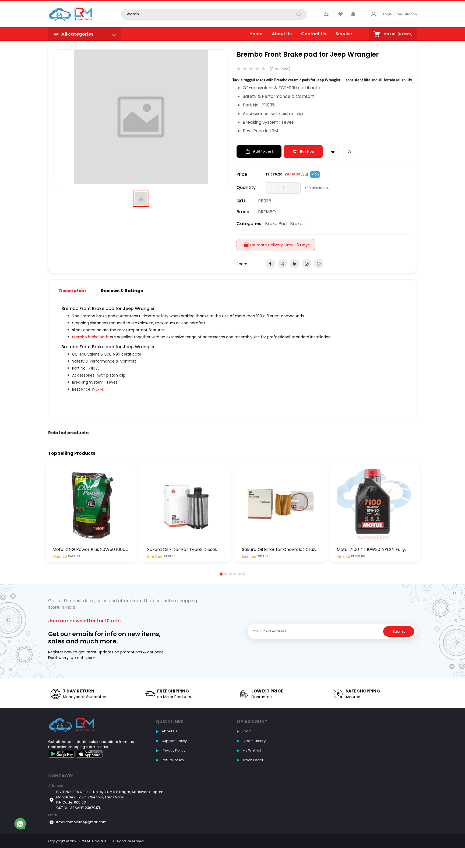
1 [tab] (221, 574)
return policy (173, 760)
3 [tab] (230, 574)
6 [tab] (244, 574)
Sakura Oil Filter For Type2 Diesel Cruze (181, 549)
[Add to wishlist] (333, 152)
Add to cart (263, 151)
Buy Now (307, 151)
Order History (254, 740)
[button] (353, 14)
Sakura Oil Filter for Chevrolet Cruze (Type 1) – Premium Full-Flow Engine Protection (280, 549)
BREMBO (267, 212)
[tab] (76, 290)
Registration (407, 14)
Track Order (252, 760)
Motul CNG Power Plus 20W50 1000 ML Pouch (88, 549)
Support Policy (174, 740)
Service (344, 34)
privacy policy (173, 750)
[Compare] (349, 152)
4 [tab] (235, 574)
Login (387, 14)
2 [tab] (226, 574)
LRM (274, 131)
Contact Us (313, 34)
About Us (282, 34)
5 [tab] (239, 574)
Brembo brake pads (90, 337)
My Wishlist (251, 750)
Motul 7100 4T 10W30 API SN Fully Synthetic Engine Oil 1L (371, 549)
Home (255, 34)
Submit (399, 631)
